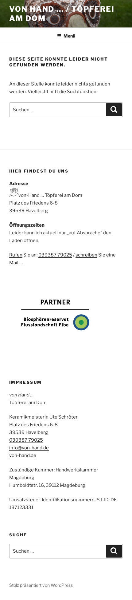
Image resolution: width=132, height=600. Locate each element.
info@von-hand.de (29, 448)
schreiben (86, 255)
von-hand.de (22, 455)
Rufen (15, 255)
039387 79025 (55, 255)
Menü (69, 35)
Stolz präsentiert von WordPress (41, 585)
